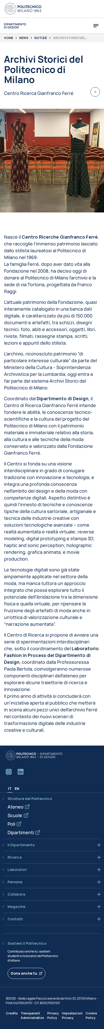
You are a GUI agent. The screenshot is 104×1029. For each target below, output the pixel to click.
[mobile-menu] (96, 26)
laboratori (17, 870)
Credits (12, 1013)
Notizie (40, 38)
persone (15, 882)
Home (8, 38)
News (23, 38)
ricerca (15, 857)
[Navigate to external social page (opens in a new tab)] (9, 772)
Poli (11, 824)
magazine (16, 907)
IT (10, 788)
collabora (16, 894)
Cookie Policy (91, 1015)
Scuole (15, 815)
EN (17, 788)
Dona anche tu (24, 973)
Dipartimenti (21, 832)
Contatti (15, 919)
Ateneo (15, 806)
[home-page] (15, 25)
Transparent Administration (32, 1015)
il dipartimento (21, 845)
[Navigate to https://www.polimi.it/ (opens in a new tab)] (23, 9)
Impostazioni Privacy (72, 1015)
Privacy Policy (53, 1015)
